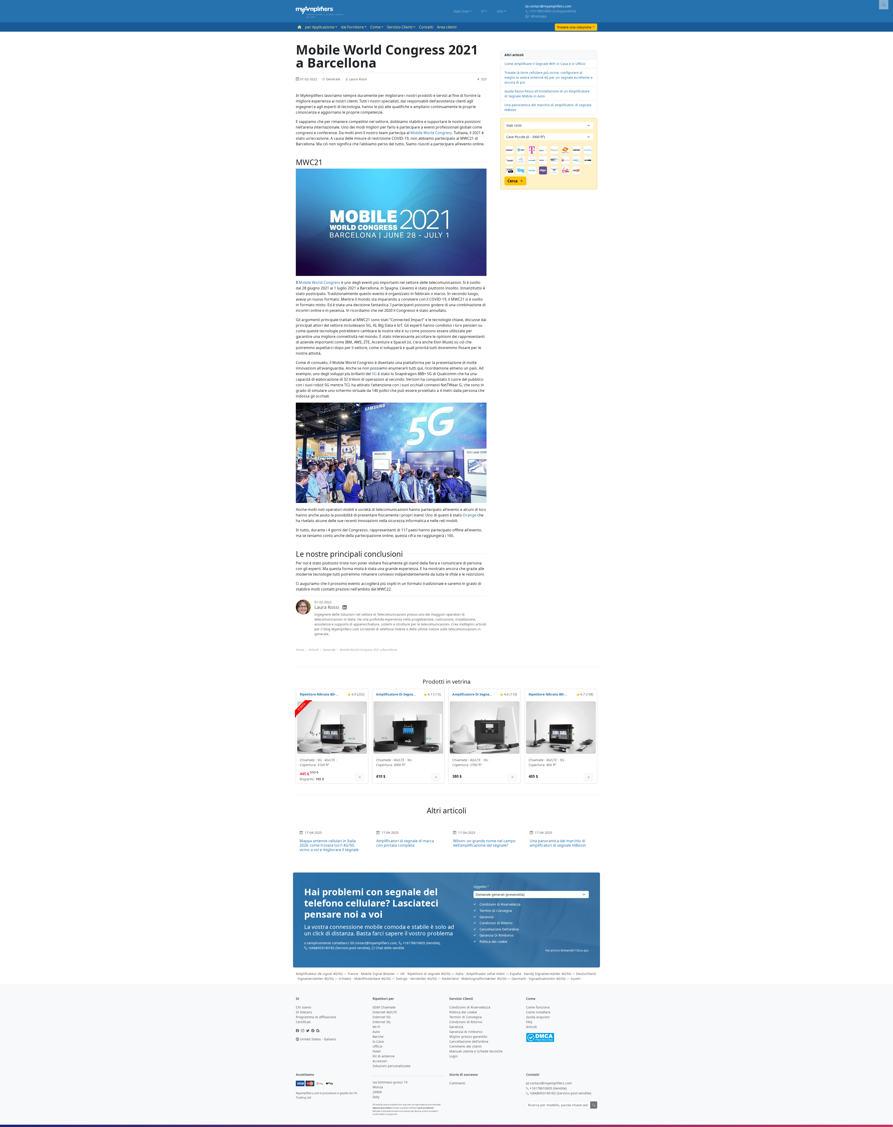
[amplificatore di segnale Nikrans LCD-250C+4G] (485, 727)
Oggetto (481, 886)
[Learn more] (359, 777)
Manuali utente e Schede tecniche (476, 1051)
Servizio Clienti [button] (400, 27)
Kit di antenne (384, 1056)
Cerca (512, 180)
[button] (883, 4)
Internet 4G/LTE (385, 1012)
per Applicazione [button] (319, 27)
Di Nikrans (304, 1012)
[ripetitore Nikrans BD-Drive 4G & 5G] (561, 727)
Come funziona (538, 1007)
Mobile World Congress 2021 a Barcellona (368, 650)
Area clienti (446, 27)
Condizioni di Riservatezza (500, 904)
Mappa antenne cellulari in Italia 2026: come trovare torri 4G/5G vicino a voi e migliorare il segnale (329, 845)
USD (500, 11)
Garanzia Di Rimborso (496, 935)
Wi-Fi (376, 1027)
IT (482, 11)
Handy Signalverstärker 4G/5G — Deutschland (560, 973)
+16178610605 (540, 11)
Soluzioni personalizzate (391, 1066)
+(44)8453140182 (321, 948)
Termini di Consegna (496, 910)
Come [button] (375, 27)
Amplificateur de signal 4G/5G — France (327, 973)
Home (300, 650)
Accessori (380, 1061)
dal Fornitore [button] (352, 27)
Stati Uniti (461, 11)
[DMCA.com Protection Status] (540, 1037)
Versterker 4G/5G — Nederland (434, 978)
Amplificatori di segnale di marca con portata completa (405, 843)
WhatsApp (538, 16)
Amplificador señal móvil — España (493, 973)
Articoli (313, 650)
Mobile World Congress (431, 132)
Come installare (538, 1012)
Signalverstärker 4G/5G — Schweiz (324, 978)
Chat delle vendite (390, 948)
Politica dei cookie (493, 941)
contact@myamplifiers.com (550, 6)
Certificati (303, 1022)
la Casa (378, 1041)
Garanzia (486, 917)
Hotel (377, 1051)
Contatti (426, 27)
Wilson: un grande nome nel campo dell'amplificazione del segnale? (484, 843)
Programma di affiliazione (316, 1017)
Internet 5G (381, 1017)
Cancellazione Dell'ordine (499, 929)
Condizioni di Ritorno (496, 923)
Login (453, 1056)
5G (374, 373)
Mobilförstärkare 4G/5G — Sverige (380, 978)
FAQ (529, 1022)
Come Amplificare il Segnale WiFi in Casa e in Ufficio (544, 63)
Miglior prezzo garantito (468, 1036)
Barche (378, 1036)
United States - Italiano (317, 1039)
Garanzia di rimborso (465, 1031)
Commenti (457, 1083)
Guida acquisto (538, 1017)
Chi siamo (303, 1007)
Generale (329, 650)
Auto (376, 1031)
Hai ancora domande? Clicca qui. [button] (567, 950)
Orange (469, 515)
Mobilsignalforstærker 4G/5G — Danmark (493, 978)
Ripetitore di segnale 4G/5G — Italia (435, 973)
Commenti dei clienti (465, 1046)
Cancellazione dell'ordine (468, 1041)
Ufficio (377, 1046)
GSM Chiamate (384, 1007)
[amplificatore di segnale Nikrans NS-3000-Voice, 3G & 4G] (408, 727)
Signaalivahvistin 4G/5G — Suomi (554, 978)
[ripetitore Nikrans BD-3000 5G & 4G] (332, 727)
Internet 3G (381, 1022)
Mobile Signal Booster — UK (383, 973)
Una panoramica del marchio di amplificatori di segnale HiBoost (558, 843)
